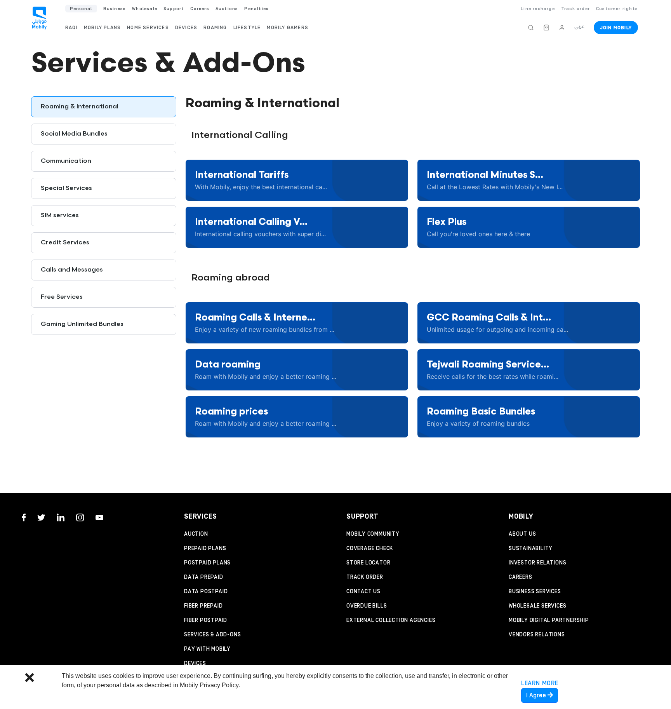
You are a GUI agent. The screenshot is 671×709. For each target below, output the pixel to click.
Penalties (256, 8)
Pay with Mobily (207, 649)
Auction (196, 534)
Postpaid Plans (207, 563)
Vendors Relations (537, 635)
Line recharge (538, 8)
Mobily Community (373, 534)
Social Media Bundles (74, 134)
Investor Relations (537, 563)
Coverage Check (369, 548)
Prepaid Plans (205, 548)
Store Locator (368, 563)
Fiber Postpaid (205, 620)
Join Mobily (616, 27)
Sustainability (531, 548)
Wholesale (144, 8)
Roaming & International (79, 106)
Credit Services (65, 242)
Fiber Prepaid (203, 606)
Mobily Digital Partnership (549, 620)
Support (173, 8)
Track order (575, 8)
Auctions (227, 8)
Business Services (535, 592)
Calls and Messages (72, 269)
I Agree (537, 695)
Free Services (62, 297)
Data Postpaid (206, 592)
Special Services (66, 188)
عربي (579, 26)
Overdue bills (366, 606)
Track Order (364, 577)
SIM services (60, 215)
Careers (520, 577)
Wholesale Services (537, 606)
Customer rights (617, 8)
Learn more (539, 683)
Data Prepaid (203, 577)
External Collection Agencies (390, 620)
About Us (522, 534)
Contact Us (363, 592)
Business (114, 8)
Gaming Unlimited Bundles (82, 324)
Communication (66, 161)
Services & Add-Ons (212, 635)
